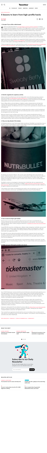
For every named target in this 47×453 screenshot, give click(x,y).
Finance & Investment (6, 380)
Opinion (27, 380)
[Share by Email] (42, 19)
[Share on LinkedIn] (40, 19)
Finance (20, 8)
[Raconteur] (23, 4)
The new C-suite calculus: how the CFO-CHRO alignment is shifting (11, 387)
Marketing (25, 8)
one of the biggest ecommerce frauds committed (27, 26)
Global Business (5, 331)
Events (36, 8)
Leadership (31, 8)
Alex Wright (3, 19)
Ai (32, 331)
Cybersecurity (31, 318)
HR (9, 8)
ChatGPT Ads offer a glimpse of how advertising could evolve (35, 382)
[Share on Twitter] (37, 19)
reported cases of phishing (19, 40)
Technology (14, 8)
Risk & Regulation (5, 12)
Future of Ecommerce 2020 (21, 318)
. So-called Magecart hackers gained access (18, 98)
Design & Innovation (21, 331)
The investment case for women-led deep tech (11, 381)
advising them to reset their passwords (37, 307)
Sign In (44, 4)
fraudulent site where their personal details (37, 223)
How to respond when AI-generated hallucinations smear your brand (32, 387)
